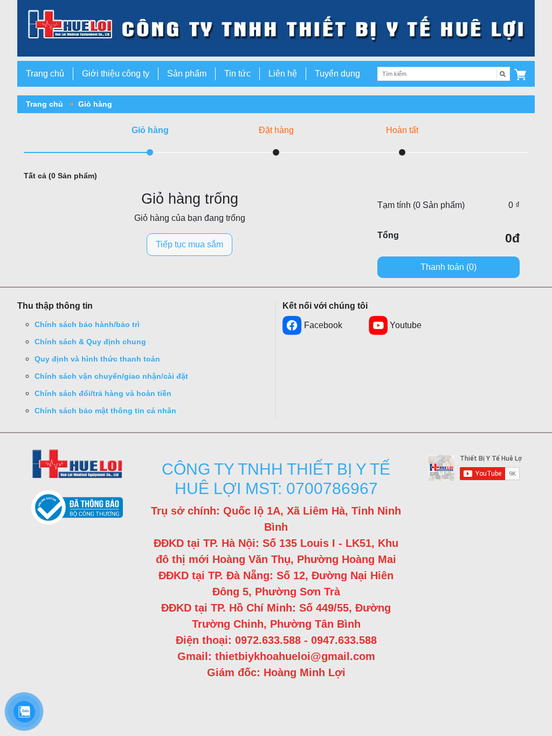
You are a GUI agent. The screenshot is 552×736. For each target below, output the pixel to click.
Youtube (406, 325)
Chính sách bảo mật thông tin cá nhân (105, 410)
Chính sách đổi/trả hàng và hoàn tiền (102, 393)
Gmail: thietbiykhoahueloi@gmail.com (276, 656)
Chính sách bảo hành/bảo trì (87, 324)
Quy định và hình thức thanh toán (97, 359)
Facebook (323, 325)
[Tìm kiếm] (502, 73)
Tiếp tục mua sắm (189, 244)
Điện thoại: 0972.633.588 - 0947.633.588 (276, 640)
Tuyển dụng (337, 73)
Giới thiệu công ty (115, 73)
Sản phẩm (186, 73)
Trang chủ (45, 73)
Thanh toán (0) (448, 267)
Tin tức (237, 73)
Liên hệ (282, 73)
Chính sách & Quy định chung (90, 341)
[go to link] (276, 27)
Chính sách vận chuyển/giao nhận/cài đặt (111, 376)
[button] (520, 73)
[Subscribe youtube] (475, 468)
